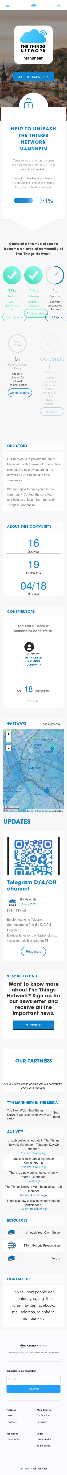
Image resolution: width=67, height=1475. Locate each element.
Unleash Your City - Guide (42, 1232)
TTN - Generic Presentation (42, 1245)
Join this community (33, 77)
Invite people (14, 317)
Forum (55, 1258)
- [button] (8, 739)
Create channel (20, 393)
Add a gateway (51, 724)
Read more (33, 951)
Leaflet (30, 810)
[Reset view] (8, 748)
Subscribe (33, 1025)
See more (56, 1114)
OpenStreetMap (44, 810)
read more (45, 187)
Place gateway (36, 313)
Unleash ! (52, 411)
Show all (33, 701)
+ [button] (8, 734)
